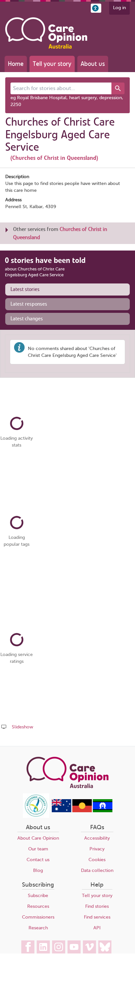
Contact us (38, 859)
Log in (119, 7)
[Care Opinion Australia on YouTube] (74, 946)
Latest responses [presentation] (28, 304)
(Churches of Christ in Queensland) (54, 157)
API (97, 927)
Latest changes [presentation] (26, 318)
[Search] (118, 88)
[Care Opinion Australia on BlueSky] (104, 946)
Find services (97, 917)
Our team (38, 848)
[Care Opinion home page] (46, 33)
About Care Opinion (38, 838)
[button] (96, 8)
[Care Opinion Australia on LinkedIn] (43, 946)
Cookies (97, 859)
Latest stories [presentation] (25, 289)
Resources (38, 906)
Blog (38, 870)
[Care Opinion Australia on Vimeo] (89, 946)
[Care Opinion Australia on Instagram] (58, 946)
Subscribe (38, 895)
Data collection (97, 870)
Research (38, 927)
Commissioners (38, 917)
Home (16, 64)
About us (93, 64)
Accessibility (97, 838)
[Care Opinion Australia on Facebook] (27, 946)
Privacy (97, 848)
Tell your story (52, 64)
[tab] (67, 289)
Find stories (97, 906)
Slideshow (22, 726)
